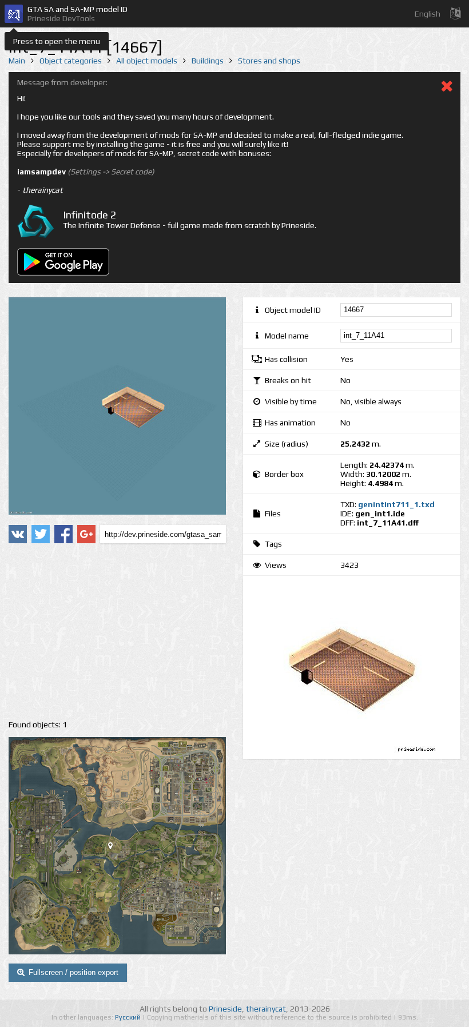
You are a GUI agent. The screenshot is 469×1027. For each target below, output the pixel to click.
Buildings (208, 60)
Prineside (225, 1008)
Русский (128, 1017)
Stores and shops (269, 60)
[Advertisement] (117, 632)
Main (17, 60)
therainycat (266, 1008)
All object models (146, 60)
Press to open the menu (56, 41)
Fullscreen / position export (73, 972)
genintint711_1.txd (396, 504)
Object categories (70, 60)
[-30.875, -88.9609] (115, 848)
